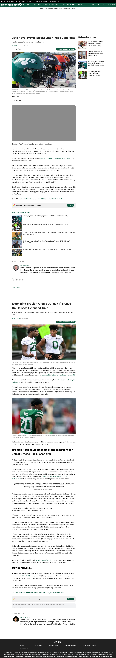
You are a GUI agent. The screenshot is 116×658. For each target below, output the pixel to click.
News (18, 287)
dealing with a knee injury (45, 560)
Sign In (112, 4)
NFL (24, 4)
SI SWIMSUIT (14, 1)
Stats (60, 8)
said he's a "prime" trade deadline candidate (55, 158)
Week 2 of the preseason (30, 576)
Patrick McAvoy (16, 45)
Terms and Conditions (70, 645)
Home (41, 8)
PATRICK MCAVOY (25, 265)
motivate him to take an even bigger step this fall (58, 375)
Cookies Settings (23, 648)
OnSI (45, 8)
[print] (22, 279)
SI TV (99, 4)
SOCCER (30, 4)
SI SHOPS (37, 1)
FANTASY (58, 4)
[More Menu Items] (103, 5)
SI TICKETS (22, 1)
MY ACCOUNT (45, 1)
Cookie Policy (38, 645)
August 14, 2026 (40, 510)
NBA (35, 4)
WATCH (94, 4)
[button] (67, 5)
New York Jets (17, 100)
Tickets (73, 8)
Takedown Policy (53, 645)
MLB (39, 4)
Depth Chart (66, 8)
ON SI (8, 1)
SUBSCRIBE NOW (54, 1)
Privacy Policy (22, 645)
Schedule (50, 8)
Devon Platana (16, 318)
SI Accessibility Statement (90, 645)
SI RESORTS (30, 1)
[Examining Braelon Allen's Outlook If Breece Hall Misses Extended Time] (91, 75)
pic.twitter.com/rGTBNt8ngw (42, 508)
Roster (56, 8)
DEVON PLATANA (25, 617)
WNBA (51, 4)
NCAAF (45, 4)
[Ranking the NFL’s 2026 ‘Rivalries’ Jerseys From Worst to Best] (91, 55)
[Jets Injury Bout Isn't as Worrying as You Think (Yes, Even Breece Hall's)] (91, 65)
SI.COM (3, 1)
